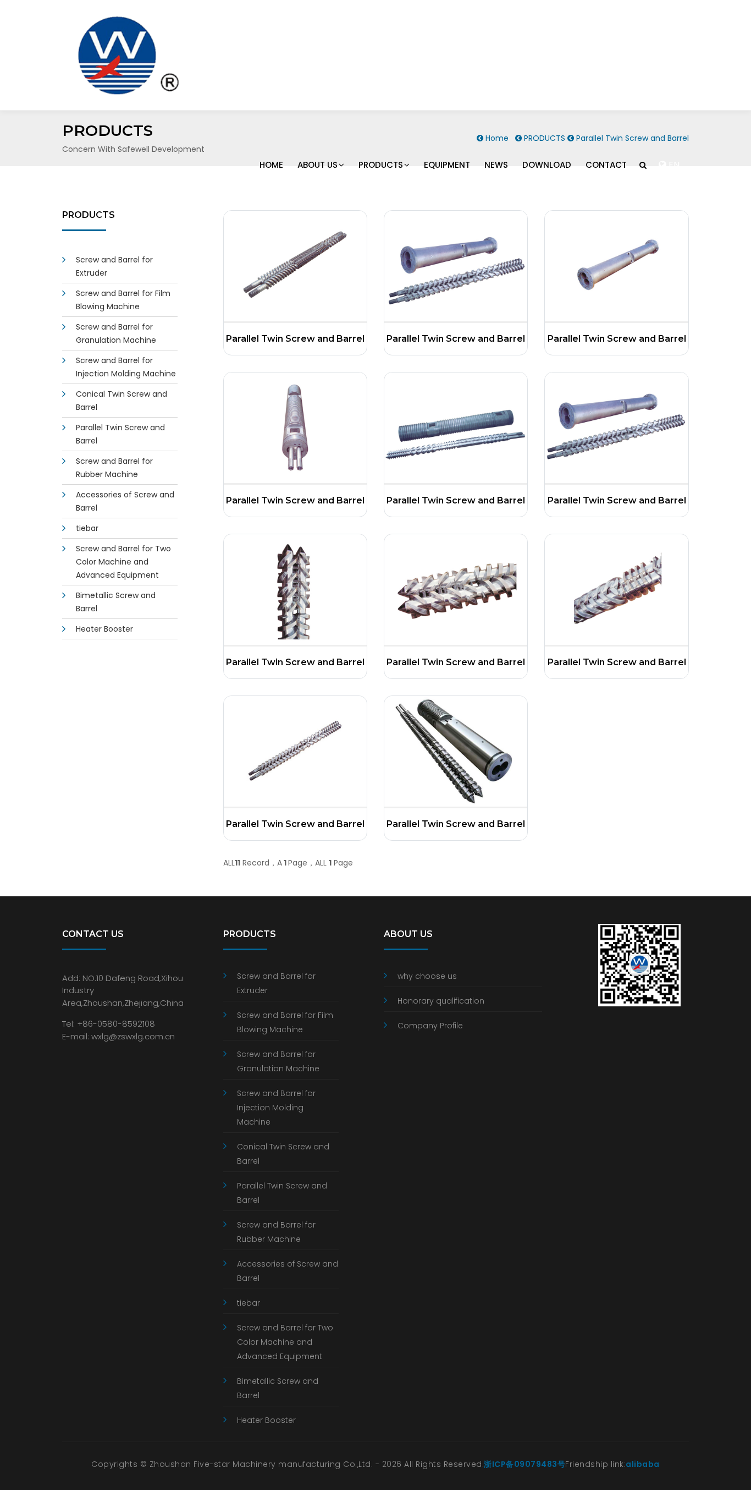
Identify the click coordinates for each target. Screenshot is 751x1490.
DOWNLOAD (546, 165)
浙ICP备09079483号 (524, 1464)
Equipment (447, 165)
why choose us (427, 976)
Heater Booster (104, 628)
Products (380, 165)
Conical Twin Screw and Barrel (283, 1153)
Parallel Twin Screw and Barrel (295, 338)
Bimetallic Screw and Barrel (277, 1388)
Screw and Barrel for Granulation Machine (278, 1061)
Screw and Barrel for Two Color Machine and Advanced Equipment (123, 561)
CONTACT (606, 165)
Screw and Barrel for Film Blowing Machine (285, 1022)
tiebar (87, 528)
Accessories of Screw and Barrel (287, 1271)
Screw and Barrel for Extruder (276, 983)
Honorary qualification (440, 1000)
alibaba (643, 1464)
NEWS (496, 165)
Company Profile (430, 1025)
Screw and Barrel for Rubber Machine (276, 1232)
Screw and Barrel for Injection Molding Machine (276, 1107)
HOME (271, 165)
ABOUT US (317, 165)
